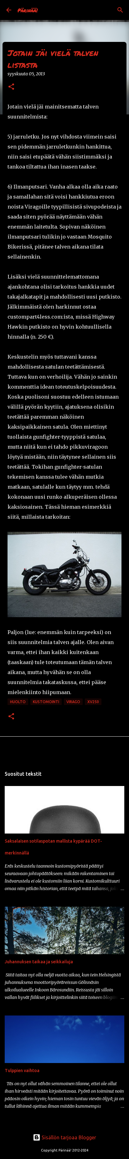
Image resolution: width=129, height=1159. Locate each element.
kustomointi (46, 702)
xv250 (93, 702)
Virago (73, 702)
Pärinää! (28, 10)
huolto (18, 702)
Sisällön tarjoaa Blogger (68, 1137)
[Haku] (120, 10)
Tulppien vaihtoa (22, 1070)
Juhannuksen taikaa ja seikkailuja (39, 961)
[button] (11, 87)
